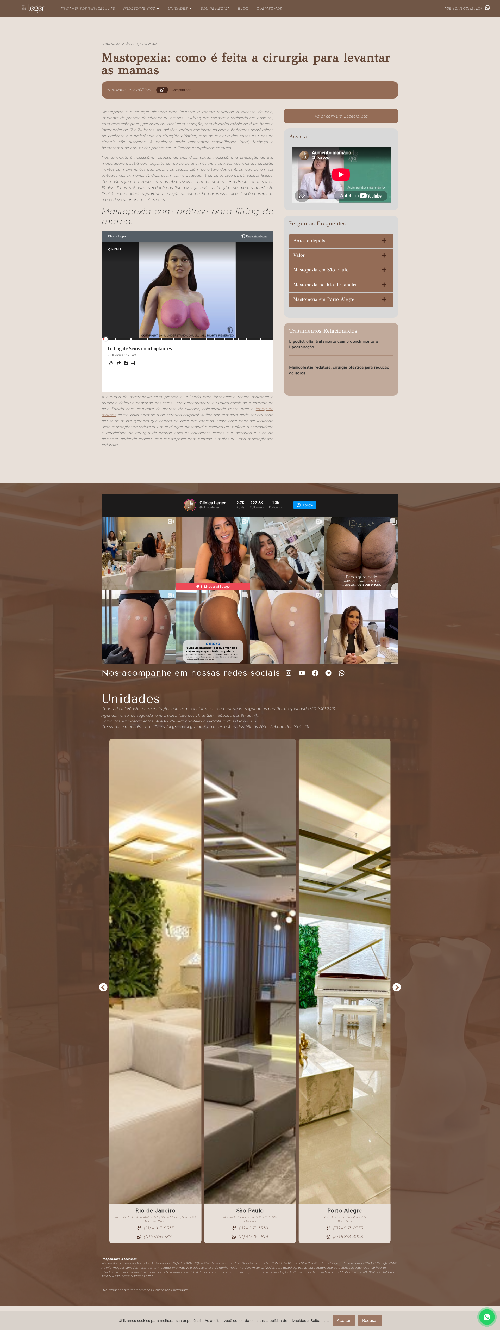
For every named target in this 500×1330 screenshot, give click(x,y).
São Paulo (344, 1211)
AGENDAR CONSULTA (463, 8)
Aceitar (344, 1320)
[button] (175, 90)
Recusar (370, 1320)
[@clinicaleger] (190, 505)
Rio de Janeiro (250, 1211)
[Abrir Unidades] (190, 8)
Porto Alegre (155, 1211)
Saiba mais (320, 1320)
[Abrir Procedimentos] (158, 8)
